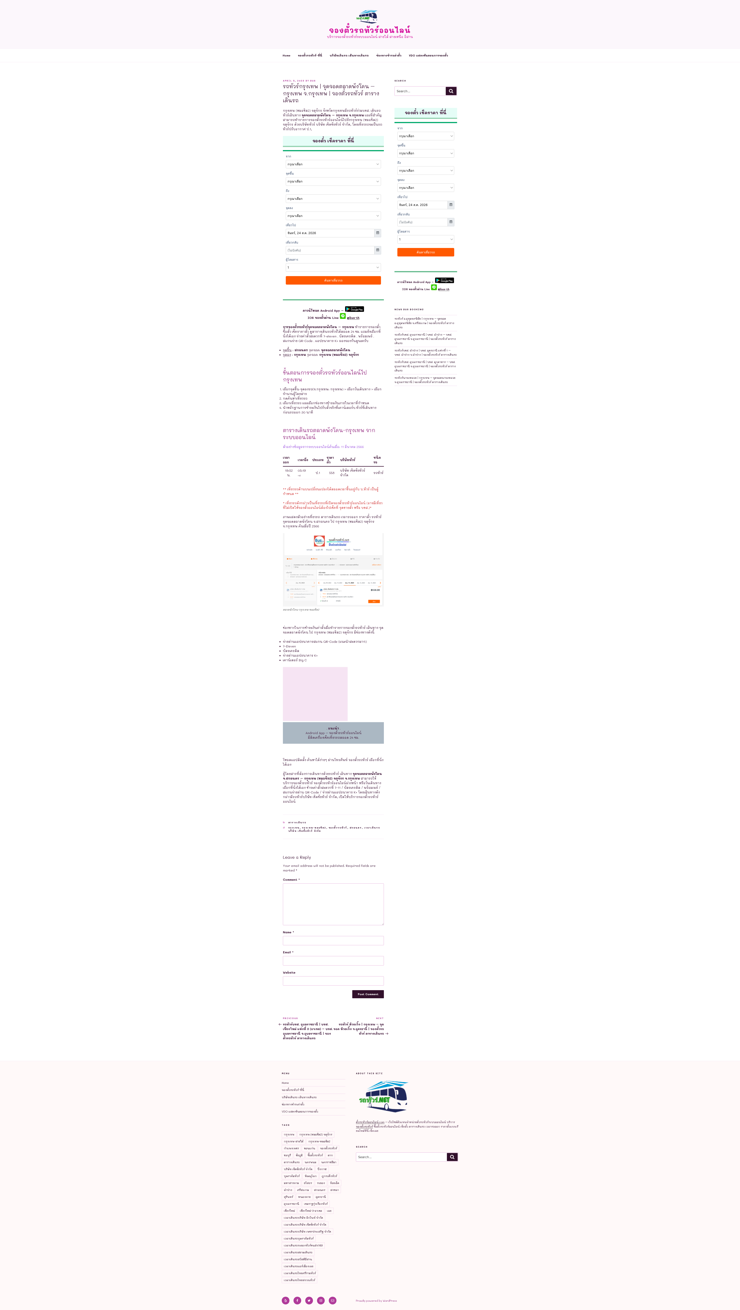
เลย (329, 1211)
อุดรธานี (321, 1197)
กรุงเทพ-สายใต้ (293, 1141)
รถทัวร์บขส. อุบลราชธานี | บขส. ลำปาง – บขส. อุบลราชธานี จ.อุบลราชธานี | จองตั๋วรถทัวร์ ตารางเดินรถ (425, 339)
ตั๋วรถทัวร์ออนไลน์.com (370, 1122)
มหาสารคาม (291, 1183)
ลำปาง (288, 1190)
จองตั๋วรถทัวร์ (338, 827)
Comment (291, 879)
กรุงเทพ (294, 827)
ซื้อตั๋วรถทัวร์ (315, 1155)
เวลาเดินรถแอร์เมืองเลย (298, 1266)
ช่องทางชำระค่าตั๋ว (388, 55)
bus (313, 80)
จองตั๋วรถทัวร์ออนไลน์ (370, 30)
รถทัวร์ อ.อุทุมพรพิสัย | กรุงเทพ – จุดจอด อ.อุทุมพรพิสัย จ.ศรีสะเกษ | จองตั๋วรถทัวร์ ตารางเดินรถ (424, 323)
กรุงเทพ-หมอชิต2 (314, 827)
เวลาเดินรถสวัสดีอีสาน (298, 1259)
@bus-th (352, 318)
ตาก (330, 1155)
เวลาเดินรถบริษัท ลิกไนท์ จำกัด (303, 1217)
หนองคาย (304, 1197)
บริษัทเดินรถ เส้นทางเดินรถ (349, 55)
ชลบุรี (287, 1155)
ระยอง (321, 1183)
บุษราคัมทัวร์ (292, 1176)
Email (288, 952)
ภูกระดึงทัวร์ (329, 1176)
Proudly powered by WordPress (376, 1300)
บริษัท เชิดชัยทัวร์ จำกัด (298, 1169)
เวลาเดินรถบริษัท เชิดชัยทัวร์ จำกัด (305, 1224)
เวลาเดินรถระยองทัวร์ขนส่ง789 (303, 1245)
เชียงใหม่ (289, 1211)
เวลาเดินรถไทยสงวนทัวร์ (299, 1280)
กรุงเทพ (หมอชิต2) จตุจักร (315, 1134)
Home (286, 55)
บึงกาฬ (322, 1169)
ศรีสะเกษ (303, 1190)
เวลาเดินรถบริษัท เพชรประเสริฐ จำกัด (307, 1231)
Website (289, 972)
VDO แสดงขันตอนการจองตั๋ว (428, 55)
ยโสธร (308, 1183)
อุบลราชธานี (291, 1204)
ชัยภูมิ (299, 1155)
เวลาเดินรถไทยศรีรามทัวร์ (300, 1273)
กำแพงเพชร (291, 1148)
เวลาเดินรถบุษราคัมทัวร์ (299, 1238)
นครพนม (310, 1162)
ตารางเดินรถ (297, 822)
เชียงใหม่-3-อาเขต (311, 1211)
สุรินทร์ (288, 1197)
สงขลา (334, 1190)
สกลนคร (356, 827)
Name (288, 932)
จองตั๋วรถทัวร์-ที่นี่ (310, 55)
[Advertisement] (315, 694)
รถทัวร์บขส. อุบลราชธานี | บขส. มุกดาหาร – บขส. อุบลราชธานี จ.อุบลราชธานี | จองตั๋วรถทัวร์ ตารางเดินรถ (425, 366)
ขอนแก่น (309, 1148)
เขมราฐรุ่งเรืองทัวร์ (316, 1204)
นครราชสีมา (328, 1162)
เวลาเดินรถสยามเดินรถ (298, 1252)
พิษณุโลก (311, 1176)
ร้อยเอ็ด (334, 1183)
